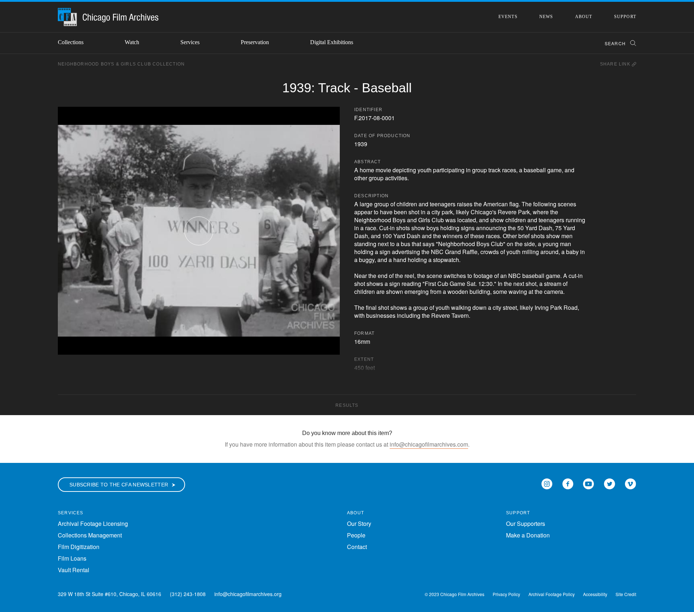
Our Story (359, 523)
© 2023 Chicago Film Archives (454, 594)
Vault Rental (73, 570)
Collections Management (90, 535)
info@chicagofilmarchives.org (248, 594)
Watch (132, 42)
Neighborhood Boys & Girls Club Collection (121, 64)
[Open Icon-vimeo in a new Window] (630, 483)
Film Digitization (78, 547)
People (356, 535)
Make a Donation (528, 535)
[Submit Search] (630, 43)
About (583, 16)
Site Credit (626, 594)
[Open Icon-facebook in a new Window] (567, 483)
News (546, 16)
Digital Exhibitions (331, 42)
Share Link (616, 64)
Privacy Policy (506, 594)
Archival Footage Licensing (93, 523)
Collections (70, 42)
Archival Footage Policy (551, 594)
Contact (357, 547)
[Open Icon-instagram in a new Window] (546, 483)
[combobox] (617, 43)
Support (625, 16)
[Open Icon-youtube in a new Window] (588, 483)
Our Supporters (525, 523)
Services (190, 42)
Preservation (255, 42)
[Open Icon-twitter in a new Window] (609, 483)
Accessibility (595, 594)
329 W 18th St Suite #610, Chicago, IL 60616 (109, 594)
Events (508, 16)
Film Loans (72, 558)
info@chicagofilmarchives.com (429, 444)
